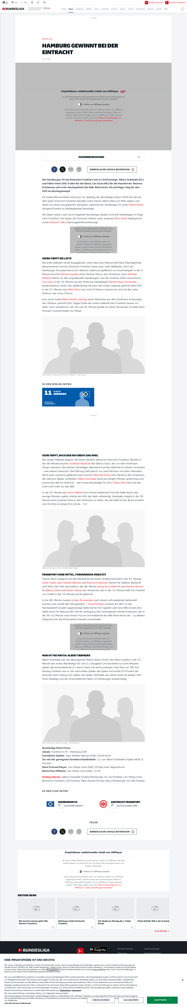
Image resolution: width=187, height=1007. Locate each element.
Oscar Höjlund (75, 493)
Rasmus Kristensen (97, 583)
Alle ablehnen (130, 1000)
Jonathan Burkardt (79, 464)
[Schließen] (183, 980)
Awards (150, 8)
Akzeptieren (160, 1000)
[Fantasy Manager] (167, 2)
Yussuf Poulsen (95, 604)
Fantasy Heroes (51, 777)
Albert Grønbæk (87, 479)
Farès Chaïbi (49, 583)
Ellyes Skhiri (120, 483)
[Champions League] (38, 2)
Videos (123, 8)
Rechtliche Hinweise (125, 949)
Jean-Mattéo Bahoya (69, 583)
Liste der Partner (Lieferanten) (17, 1003)
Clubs (96, 8)
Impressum (76, 990)
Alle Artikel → (162, 931)
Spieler (159, 8)
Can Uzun (47, 282)
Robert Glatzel (74, 590)
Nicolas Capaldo (69, 274)
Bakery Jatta (53, 590)
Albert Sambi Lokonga (74, 299)
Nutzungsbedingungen (152, 953)
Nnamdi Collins (57, 222)
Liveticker (105, 8)
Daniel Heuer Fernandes (122, 282)
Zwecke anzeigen (101, 1000)
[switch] (80, 104)
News (71, 8)
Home (63, 8)
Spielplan (80, 8)
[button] (181, 9)
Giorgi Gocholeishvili (108, 587)
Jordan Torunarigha (82, 600)
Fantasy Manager (177, 2)
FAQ (166, 8)
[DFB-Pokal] (32, 2)
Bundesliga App (156, 2)
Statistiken (140, 8)
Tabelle (89, 8)
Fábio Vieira (74, 290)
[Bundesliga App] (146, 2)
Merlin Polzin (136, 205)
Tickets (131, 8)
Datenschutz (122, 953)
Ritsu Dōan (121, 218)
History (114, 8)
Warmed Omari (102, 475)
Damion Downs (134, 587)
